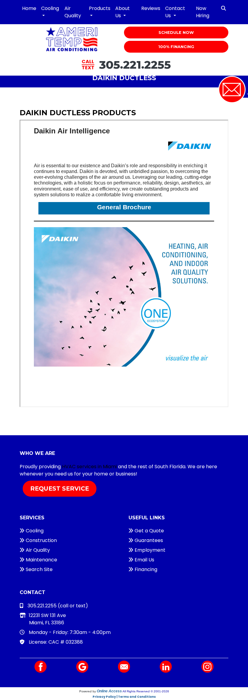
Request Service (59, 488)
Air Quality (72, 12)
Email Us (143, 559)
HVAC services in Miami (89, 466)
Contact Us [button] (175, 12)
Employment (149, 550)
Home (29, 8)
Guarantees (148, 540)
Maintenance (40, 559)
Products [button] (99, 8)
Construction (40, 540)
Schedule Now (176, 32)
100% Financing (176, 46)
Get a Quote (148, 530)
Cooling (34, 530)
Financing (145, 569)
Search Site (38, 569)
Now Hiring (202, 12)
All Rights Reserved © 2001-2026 (145, 691)
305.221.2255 (135, 64)
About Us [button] (122, 12)
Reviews (150, 8)
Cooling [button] (50, 8)
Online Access (109, 691)
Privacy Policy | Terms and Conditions (124, 696)
